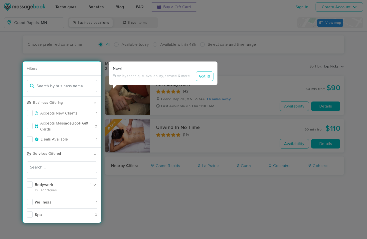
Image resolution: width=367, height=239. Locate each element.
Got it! (204, 76)
